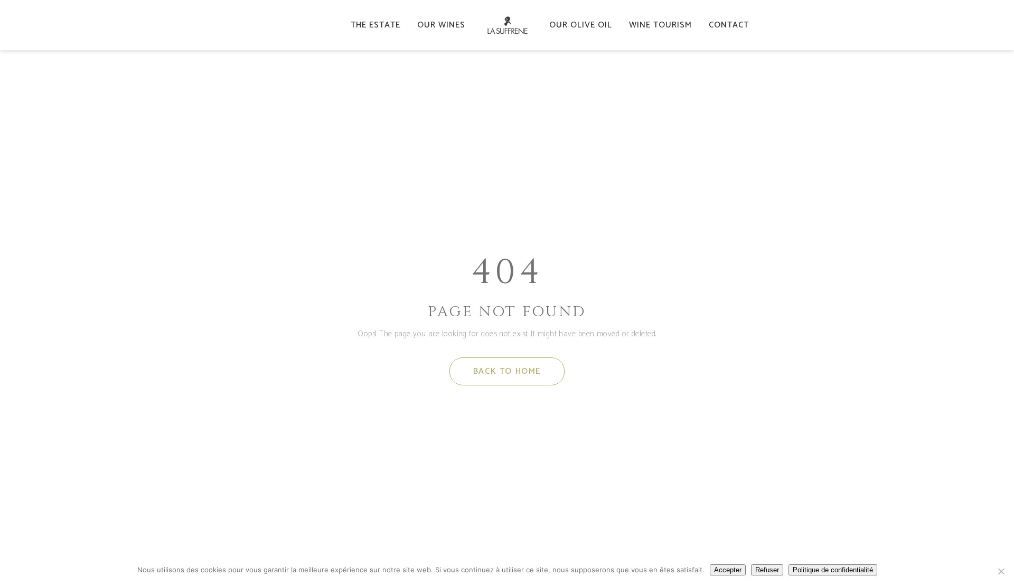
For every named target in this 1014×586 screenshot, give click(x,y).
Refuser (767, 570)
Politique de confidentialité (833, 570)
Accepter (727, 570)
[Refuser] (1001, 571)
